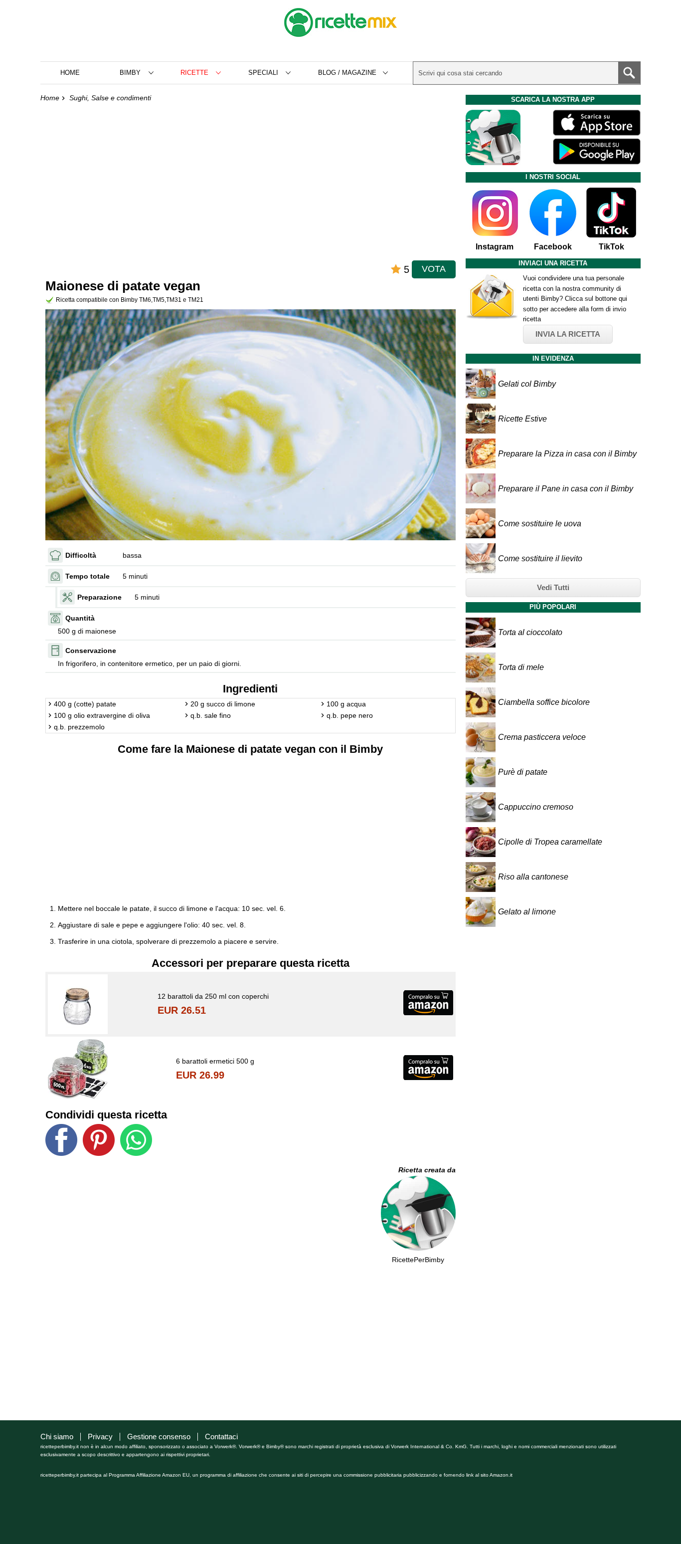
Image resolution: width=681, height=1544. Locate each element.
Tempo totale (87, 576)
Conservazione (90, 651)
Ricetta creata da (427, 1170)
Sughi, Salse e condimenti (110, 98)
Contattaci (221, 1436)
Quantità (80, 618)
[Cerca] (629, 73)
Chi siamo (56, 1436)
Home (70, 72)
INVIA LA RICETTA (567, 334)
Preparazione (99, 597)
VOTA (434, 269)
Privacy (100, 1436)
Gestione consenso (158, 1436)
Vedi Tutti (553, 587)
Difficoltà (80, 555)
